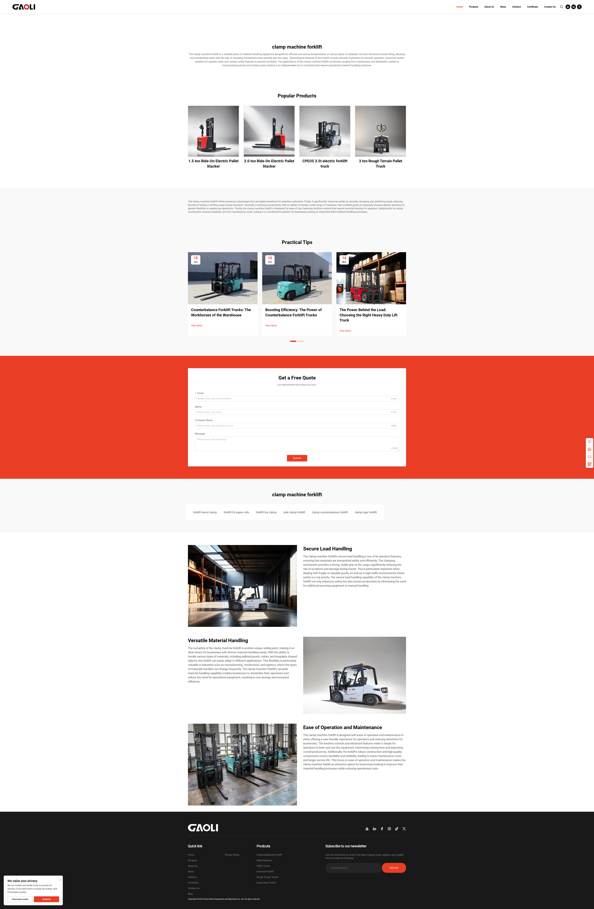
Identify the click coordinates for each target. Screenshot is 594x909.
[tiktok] (397, 828)
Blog (190, 893)
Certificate (532, 6)
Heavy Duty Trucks (266, 882)
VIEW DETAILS (214, 131)
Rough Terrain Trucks (267, 877)
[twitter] (404, 828)
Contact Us (550, 6)
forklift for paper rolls (236, 512)
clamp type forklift (366, 512)
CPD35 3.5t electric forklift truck (324, 163)
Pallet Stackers (264, 860)
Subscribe (394, 868)
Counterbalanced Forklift (269, 854)
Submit (297, 458)
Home (459, 6)
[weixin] (589, 464)
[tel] (589, 442)
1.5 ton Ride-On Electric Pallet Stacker (213, 163)
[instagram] (389, 828)
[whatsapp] (589, 449)
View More (196, 325)
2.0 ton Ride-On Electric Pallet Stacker (269, 163)
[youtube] (568, 6)
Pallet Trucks (263, 866)
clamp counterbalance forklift (330, 512)
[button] (293, 341)
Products (473, 6)
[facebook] (579, 6)
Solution (516, 6)
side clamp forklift (294, 512)
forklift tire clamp (266, 512)
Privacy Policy (232, 854)
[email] (589, 456)
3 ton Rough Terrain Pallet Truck (380, 163)
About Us (489, 6)
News (503, 6)
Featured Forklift (265, 871)
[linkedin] (573, 6)
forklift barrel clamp (205, 512)
